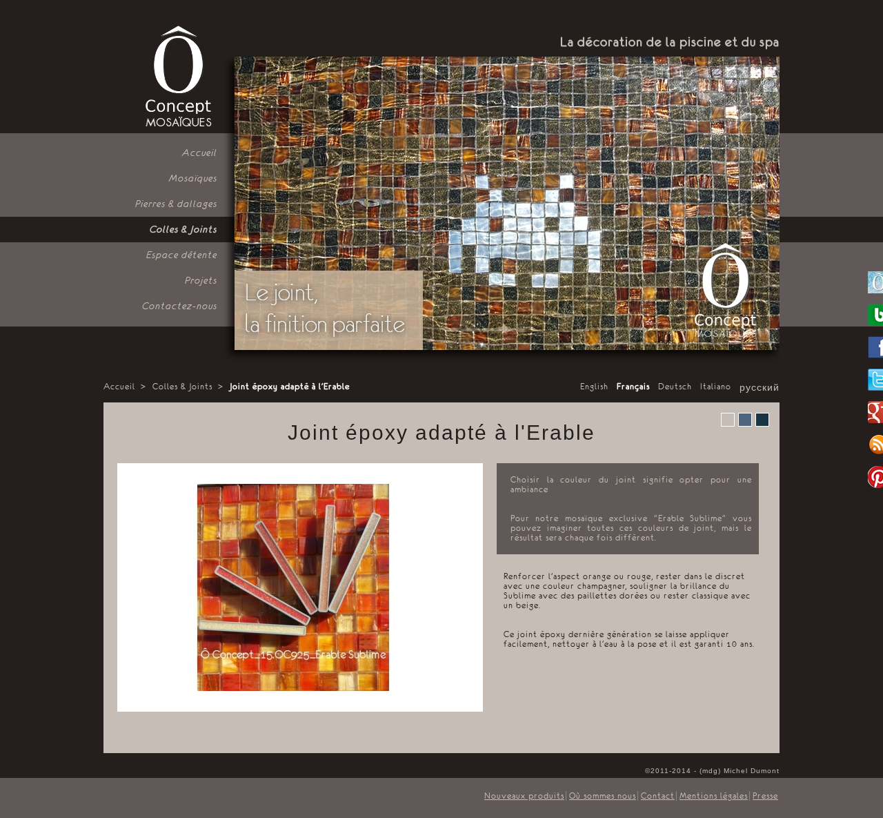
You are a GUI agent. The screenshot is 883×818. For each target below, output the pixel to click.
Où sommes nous (602, 796)
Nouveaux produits (524, 796)
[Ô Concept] (177, 77)
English (594, 386)
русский (760, 388)
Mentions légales (713, 796)
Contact (658, 796)
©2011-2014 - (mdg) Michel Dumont (712, 771)
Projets (201, 280)
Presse (765, 796)
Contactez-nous (179, 305)
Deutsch (675, 386)
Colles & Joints (183, 229)
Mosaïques (193, 178)
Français (633, 386)
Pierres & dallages (176, 203)
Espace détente (181, 254)
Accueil (199, 152)
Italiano (715, 386)
